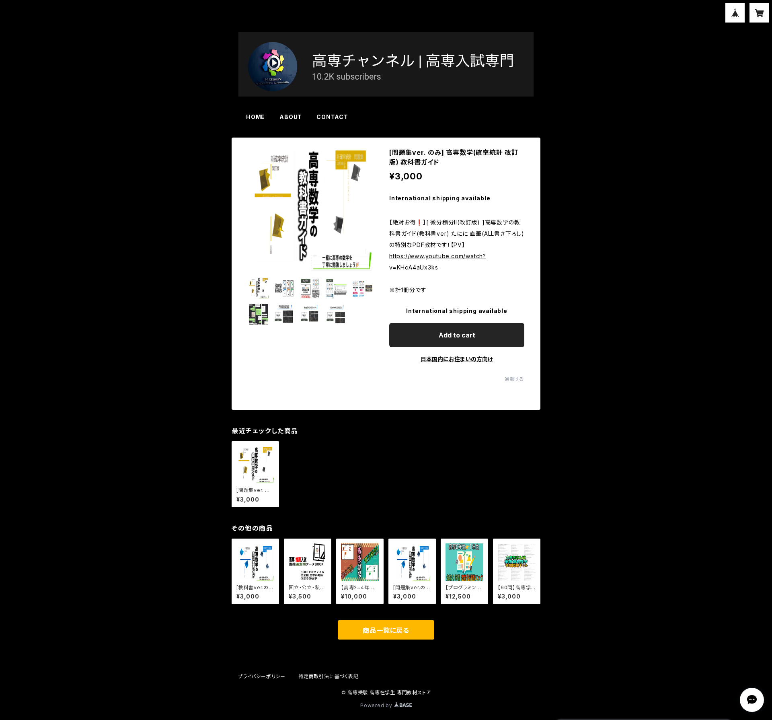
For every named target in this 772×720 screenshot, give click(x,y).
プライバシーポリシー (261, 676)
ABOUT (290, 116)
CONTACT (332, 116)
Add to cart (457, 335)
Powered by (377, 705)
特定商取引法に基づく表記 (328, 676)
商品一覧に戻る (386, 630)
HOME (255, 116)
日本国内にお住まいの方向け (457, 359)
